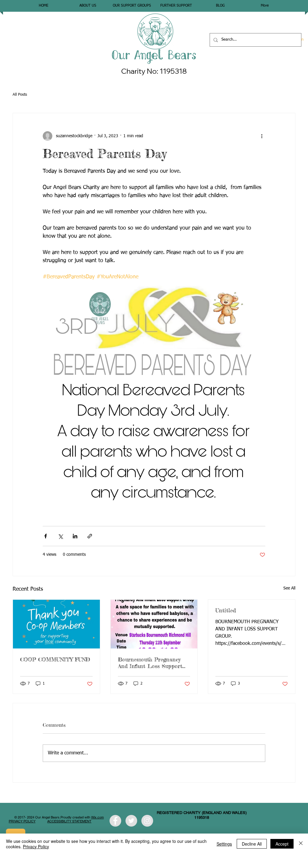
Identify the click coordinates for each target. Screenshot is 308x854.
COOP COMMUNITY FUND (55, 659)
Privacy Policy (36, 846)
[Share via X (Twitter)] (60, 536)
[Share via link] (90, 536)
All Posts (20, 95)
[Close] (300, 843)
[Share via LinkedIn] (75, 536)
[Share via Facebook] (45, 536)
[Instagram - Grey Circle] (147, 821)
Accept (282, 844)
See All (289, 588)
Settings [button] (224, 844)
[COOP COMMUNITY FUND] (56, 624)
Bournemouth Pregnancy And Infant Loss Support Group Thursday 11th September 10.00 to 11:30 (150, 662)
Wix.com (97, 817)
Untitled (225, 610)
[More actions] (261, 136)
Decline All (252, 844)
